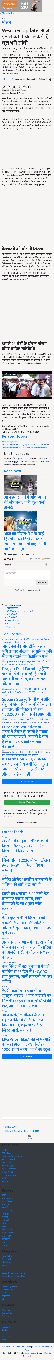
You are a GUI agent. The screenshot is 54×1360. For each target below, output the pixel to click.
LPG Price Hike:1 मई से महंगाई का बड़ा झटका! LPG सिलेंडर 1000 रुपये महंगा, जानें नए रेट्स (26, 1044)
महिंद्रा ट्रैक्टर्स (12, 614)
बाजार (4, 1226)
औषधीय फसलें (7, 1211)
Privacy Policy (8, 1347)
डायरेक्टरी (5, 1245)
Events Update (8, 1290)
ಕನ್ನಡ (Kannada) (9, 1169)
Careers (5, 1316)
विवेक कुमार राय (8, 79)
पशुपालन (5, 1214)
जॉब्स (30, 1138)
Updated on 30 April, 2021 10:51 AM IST (32, 79)
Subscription (7, 1259)
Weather (6, 938)
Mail (47, 461)
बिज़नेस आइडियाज (14, 624)
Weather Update (9, 441)
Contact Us (7, 1313)
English (5, 1150)
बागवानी (5, 1207)
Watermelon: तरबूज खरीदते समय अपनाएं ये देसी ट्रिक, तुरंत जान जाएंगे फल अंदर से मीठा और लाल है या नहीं (25, 767)
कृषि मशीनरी (12, 617)
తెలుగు (5, 1181)
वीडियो (4, 1299)
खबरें (4, 1195)
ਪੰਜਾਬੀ (4, 1178)
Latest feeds (13, 831)
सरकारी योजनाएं (8, 1233)
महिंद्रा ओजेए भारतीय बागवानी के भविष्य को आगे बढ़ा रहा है (27, 882)
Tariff (4, 1265)
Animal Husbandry (10, 962)
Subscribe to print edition (13, 1273)
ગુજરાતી (5, 1184)
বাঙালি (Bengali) (8, 1166)
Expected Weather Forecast (37, 444)
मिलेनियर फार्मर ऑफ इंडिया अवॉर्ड (20, 611)
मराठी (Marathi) (8, 1159)
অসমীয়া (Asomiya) (9, 1175)
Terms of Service (23, 1347)
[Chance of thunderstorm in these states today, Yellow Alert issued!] (20, 484)
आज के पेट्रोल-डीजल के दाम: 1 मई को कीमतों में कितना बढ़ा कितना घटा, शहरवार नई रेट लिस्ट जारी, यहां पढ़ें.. (25, 1023)
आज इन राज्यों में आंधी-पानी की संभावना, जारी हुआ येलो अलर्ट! (25, 502)
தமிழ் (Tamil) (7, 1162)
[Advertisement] (27, 217)
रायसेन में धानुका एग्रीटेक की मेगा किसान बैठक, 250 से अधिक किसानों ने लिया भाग (27, 846)
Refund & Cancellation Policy (38, 1348)
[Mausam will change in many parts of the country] (20, 521)
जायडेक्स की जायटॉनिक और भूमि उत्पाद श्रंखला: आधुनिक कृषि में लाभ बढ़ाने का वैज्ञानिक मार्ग (27, 651)
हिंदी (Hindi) (7, 1153)
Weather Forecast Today (13, 444)
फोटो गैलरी (6, 1296)
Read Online (7, 1256)
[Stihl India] (21, 6)
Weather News (25, 448)
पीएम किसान (12, 627)
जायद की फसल (13, 620)
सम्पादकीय (6, 1239)
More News (27, 1056)
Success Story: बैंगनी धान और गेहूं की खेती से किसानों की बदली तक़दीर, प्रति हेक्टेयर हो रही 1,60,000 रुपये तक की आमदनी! (26, 707)
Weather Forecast (10, 448)
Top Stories (12, 634)
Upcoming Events (9, 1286)
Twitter (5, 1330)
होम (15, 1127)
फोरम (4, 1293)
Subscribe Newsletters (27, 822)
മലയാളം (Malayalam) (12, 1156)
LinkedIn (5, 1333)
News (4, 837)
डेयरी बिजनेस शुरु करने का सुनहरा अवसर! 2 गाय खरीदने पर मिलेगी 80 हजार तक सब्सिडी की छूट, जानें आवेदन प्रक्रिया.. (26, 998)
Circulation (7, 1262)
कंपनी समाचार (7, 1198)
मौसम (6, 22)
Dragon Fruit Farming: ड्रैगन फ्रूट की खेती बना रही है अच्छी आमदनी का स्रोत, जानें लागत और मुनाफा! (25, 676)
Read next (13, 471)
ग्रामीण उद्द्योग (7, 1229)
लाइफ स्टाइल (7, 1236)
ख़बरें (37, 1131)
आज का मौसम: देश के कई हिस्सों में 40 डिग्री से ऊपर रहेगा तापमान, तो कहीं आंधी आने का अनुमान (25, 541)
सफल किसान (12, 608)
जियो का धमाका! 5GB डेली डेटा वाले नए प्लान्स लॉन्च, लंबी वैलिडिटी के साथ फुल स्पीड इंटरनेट (25, 901)
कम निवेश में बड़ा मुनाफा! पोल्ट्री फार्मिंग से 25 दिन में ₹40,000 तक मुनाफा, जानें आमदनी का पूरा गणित (27, 974)
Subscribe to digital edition (14, 1276)
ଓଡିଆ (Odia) (7, 1172)
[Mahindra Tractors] (9, 13)
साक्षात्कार (6, 1204)
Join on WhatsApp (27, 802)
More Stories (27, 781)
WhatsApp (6, 1339)
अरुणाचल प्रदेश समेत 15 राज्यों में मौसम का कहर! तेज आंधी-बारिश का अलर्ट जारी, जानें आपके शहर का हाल (27, 950)
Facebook (6, 1327)
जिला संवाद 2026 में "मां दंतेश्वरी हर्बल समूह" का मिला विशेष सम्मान (26, 865)
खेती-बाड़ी (5, 1220)
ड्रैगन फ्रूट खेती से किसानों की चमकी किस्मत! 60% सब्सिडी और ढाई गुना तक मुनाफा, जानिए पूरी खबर (26, 926)
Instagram (6, 1336)
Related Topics (14, 436)
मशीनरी (5, 1217)
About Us (6, 1310)
